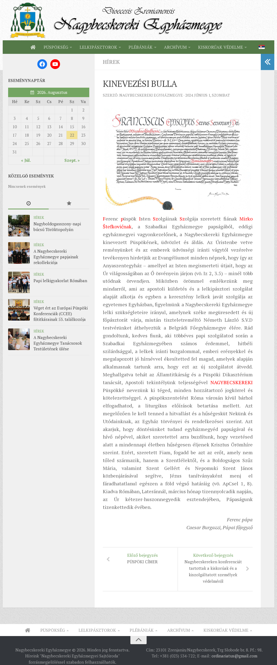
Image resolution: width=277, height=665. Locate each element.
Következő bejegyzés (213, 568)
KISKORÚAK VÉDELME (220, 47)
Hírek (111, 61)
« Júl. (26, 160)
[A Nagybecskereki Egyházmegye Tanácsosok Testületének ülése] (19, 339)
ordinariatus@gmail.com (234, 656)
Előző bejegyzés (142, 558)
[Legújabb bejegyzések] (28, 203)
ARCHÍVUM (175, 47)
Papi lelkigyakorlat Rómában (60, 280)
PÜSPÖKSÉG (56, 47)
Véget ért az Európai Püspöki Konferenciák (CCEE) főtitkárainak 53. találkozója (61, 313)
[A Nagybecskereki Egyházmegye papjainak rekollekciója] (19, 253)
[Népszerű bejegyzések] (69, 203)
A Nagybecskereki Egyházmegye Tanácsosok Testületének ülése (58, 343)
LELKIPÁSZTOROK (98, 47)
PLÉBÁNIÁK (140, 47)
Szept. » (72, 160)
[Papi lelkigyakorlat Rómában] (19, 282)
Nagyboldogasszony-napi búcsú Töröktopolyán (57, 226)
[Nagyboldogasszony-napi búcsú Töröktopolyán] (19, 225)
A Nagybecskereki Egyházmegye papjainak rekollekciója (56, 256)
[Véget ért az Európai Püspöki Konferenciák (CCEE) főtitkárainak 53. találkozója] (19, 310)
